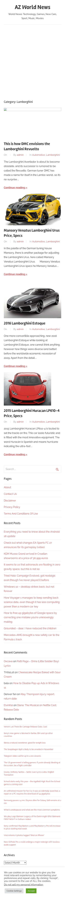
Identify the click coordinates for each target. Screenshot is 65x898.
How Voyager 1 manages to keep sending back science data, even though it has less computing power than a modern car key (32, 602)
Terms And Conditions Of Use (21, 513)
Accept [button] (31, 891)
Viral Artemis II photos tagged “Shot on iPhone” (24, 835)
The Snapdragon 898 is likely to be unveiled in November (28, 749)
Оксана (8, 661)
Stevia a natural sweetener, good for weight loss (25, 743)
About (7, 487)
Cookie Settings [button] (14, 891)
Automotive (38, 154)
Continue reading (14, 187)
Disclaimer (10, 500)
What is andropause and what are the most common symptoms (32, 810)
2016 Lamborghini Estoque (24, 323)
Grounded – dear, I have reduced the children (30, 628)
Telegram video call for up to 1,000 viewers (22, 756)
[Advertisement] (32, 60)
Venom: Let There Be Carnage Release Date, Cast (25, 727)
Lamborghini (53, 154)
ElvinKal (8, 705)
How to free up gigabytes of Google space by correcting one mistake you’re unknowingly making (30, 617)
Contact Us (10, 493)
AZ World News (32, 7)
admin (20, 154)
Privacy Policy (12, 507)
